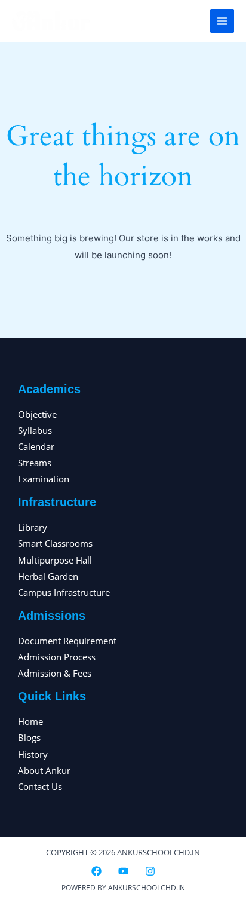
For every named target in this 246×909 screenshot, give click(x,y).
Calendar (36, 446)
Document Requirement (67, 641)
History (33, 754)
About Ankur (44, 770)
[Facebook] (96, 871)
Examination (43, 479)
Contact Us (40, 786)
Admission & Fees (54, 673)
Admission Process (57, 657)
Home (30, 721)
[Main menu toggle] (222, 21)
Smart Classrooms (55, 543)
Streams (34, 463)
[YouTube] (123, 871)
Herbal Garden (48, 576)
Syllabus (35, 430)
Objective (37, 414)
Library (32, 527)
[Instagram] (150, 871)
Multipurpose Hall (55, 560)
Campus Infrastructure (64, 592)
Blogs (29, 737)
